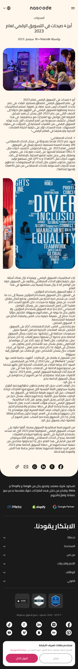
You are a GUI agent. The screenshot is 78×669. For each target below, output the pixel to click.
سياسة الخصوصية (19, 650)
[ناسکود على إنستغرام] (54, 624)
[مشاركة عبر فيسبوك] (60, 466)
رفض (56, 658)
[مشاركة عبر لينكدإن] (43, 466)
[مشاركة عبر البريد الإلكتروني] (25, 466)
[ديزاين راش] (55, 601)
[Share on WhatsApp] (34, 466)
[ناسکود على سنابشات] (39, 632)
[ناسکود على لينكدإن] (39, 624)
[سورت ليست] (22, 601)
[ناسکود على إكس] (24, 624)
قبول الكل (22, 658)
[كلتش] (39, 601)
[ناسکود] (41, 7)
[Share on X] (52, 466)
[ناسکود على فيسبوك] (69, 624)
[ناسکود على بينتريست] (69, 632)
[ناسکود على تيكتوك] (9, 624)
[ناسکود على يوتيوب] (9, 632)
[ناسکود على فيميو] (24, 632)
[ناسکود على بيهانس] (54, 632)
